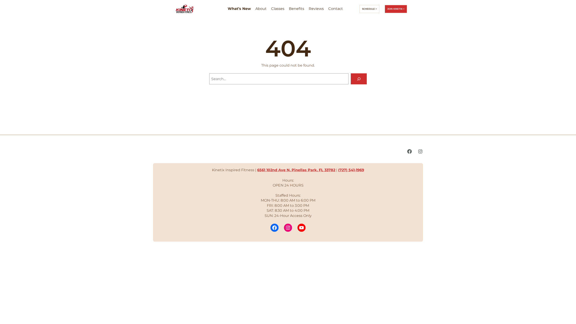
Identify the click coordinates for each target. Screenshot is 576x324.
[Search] (359, 78)
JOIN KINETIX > (396, 8)
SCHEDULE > (369, 8)
